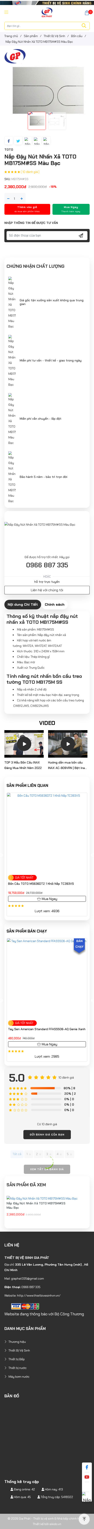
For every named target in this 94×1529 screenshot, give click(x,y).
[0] (87, 12)
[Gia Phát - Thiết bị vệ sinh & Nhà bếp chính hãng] (47, 12)
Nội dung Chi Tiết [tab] (23, 604)
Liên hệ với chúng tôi (47, 590)
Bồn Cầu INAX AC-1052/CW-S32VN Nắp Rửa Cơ (41, 884)
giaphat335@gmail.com (27, 1278)
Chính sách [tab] (54, 604)
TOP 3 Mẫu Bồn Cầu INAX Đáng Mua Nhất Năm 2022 (23, 765)
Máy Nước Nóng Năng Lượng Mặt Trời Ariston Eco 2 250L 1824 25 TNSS (50, 1031)
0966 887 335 (47, 565)
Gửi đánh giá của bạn (47, 1134)
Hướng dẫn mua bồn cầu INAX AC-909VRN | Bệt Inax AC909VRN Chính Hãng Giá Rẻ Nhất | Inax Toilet (67, 765)
